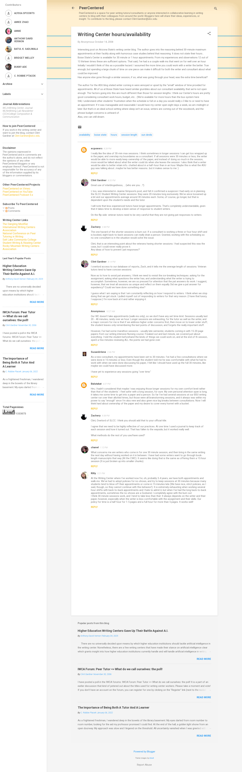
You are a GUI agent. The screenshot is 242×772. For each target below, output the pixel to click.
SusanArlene (98, 351)
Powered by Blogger (144, 751)
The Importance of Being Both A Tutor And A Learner (113, 707)
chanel (95, 447)
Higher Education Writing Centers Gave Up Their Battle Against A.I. (123, 630)
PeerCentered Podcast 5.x (18, 194)
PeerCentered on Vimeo (16, 188)
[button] (209, 33)
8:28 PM (107, 148)
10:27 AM (110, 311)
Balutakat (96, 383)
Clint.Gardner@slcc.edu (27, 135)
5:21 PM (101, 473)
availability (84, 134)
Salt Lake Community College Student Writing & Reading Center (22, 241)
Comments (13, 210)
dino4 (151, 758)
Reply (94, 173)
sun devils (146, 134)
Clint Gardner (99, 180)
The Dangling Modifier (15, 224)
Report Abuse (144, 764)
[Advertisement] (144, 585)
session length (129, 134)
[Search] (216, 9)
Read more (204, 658)
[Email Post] (80, 128)
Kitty (93, 473)
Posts (10, 207)
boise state (100, 134)
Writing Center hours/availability (114, 34)
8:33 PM (111, 180)
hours (114, 134)
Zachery (96, 226)
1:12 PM (104, 447)
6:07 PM (106, 384)
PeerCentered (91, 8)
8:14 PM (111, 262)
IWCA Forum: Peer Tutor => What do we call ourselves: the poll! (120, 669)
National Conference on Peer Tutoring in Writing (19, 235)
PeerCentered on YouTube (18, 191)
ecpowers (96, 148)
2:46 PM (111, 352)
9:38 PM (105, 415)
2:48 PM (105, 227)
